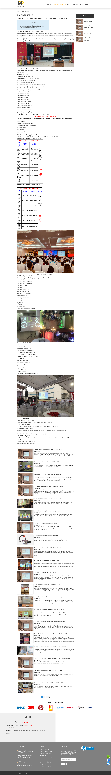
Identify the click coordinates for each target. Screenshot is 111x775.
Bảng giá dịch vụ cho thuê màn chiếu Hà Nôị (29, 27)
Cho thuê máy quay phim (46, 761)
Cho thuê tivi (43, 755)
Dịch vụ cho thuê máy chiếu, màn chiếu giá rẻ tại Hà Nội (49, 486)
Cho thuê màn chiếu (44, 749)
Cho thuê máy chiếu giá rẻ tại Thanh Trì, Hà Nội (47, 511)
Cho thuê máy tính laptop (46, 753)
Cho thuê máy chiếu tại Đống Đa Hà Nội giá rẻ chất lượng (49, 621)
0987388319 (23, 721)
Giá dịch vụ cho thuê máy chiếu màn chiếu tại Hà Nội (48, 449)
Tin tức (81, 4)
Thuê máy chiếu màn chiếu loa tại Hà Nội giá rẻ (88, 27)
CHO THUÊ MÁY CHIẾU (60, 4)
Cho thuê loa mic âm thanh (46, 751)
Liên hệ (87, 4)
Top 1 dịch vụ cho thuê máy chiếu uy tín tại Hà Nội (47, 474)
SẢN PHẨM (75, 4)
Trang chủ (18, 11)
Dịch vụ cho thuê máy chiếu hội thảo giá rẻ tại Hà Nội (48, 683)
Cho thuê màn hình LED (45, 762)
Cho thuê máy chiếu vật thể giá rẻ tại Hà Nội (46, 535)
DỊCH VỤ (69, 4)
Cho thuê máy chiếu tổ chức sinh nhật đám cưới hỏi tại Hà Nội (50, 634)
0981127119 (25, 722)
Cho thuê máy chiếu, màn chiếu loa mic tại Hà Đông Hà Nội (50, 597)
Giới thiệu (50, 4)
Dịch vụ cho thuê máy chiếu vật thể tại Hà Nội (46, 462)
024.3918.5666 (28, 725)
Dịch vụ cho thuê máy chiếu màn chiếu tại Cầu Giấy (48, 670)
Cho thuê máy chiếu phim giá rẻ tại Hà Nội (45, 523)
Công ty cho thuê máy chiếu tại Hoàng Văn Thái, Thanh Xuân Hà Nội (52, 658)
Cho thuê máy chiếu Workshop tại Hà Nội (45, 572)
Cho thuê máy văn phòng (46, 757)
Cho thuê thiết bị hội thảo (46, 759)
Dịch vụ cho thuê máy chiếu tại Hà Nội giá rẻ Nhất (47, 548)
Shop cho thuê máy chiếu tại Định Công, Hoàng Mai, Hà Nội (50, 646)
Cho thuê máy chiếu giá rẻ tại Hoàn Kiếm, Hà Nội (47, 584)
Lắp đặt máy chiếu (44, 764)
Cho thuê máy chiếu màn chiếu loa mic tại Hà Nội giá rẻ (49, 609)
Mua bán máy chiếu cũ (45, 766)
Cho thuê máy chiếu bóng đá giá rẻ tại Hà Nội (46, 560)
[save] (75, 759)
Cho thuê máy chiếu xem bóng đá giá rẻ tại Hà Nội (47, 498)
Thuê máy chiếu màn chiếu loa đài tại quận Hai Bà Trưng (88, 39)
